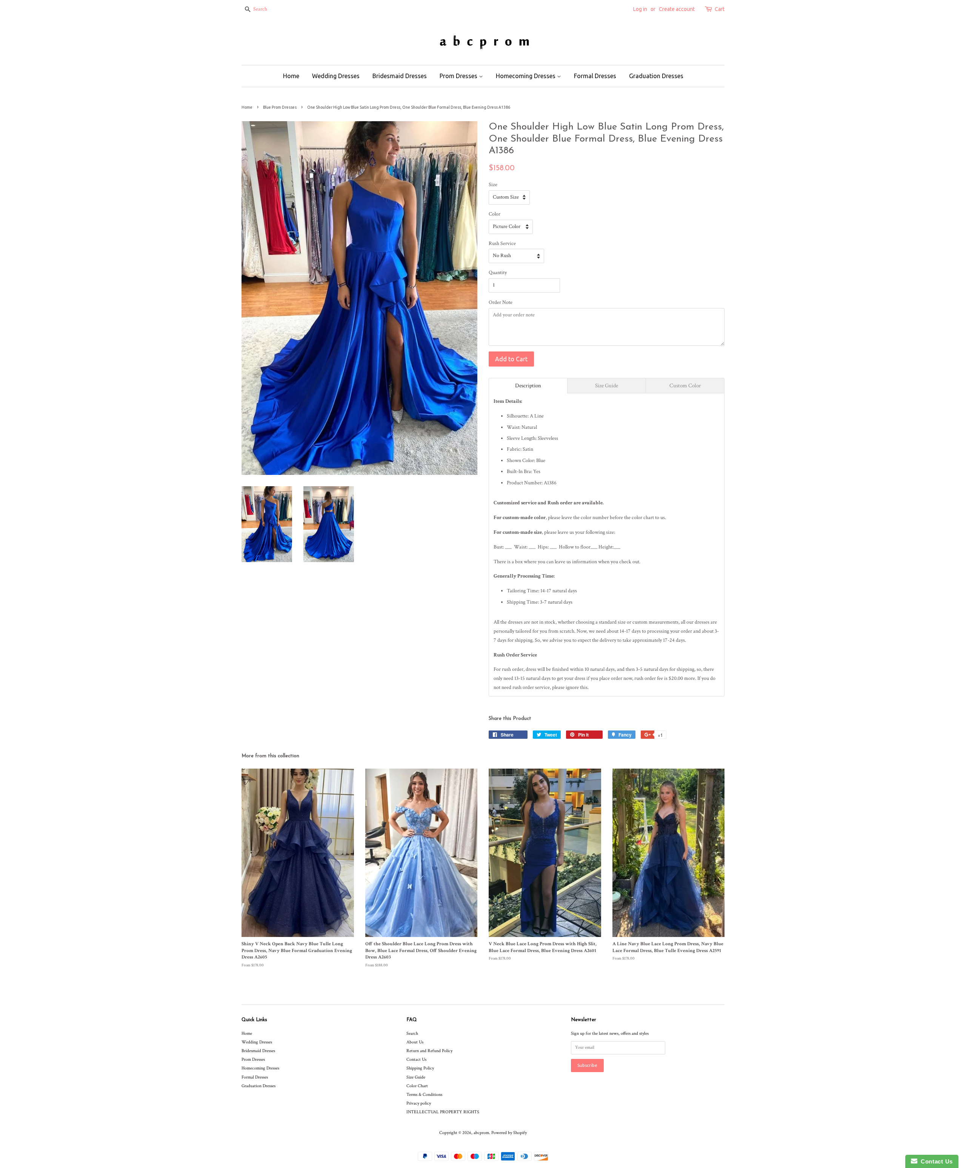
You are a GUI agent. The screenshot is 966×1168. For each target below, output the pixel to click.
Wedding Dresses (336, 75)
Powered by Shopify (509, 1133)
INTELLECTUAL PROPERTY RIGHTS (442, 1112)
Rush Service (502, 243)
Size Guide (415, 1077)
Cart (719, 9)
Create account (677, 9)
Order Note (500, 302)
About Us (414, 1042)
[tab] (528, 385)
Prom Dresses (459, 75)
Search (412, 1033)
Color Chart (417, 1086)
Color (494, 214)
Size (493, 184)
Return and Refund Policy (429, 1051)
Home (291, 75)
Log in (640, 9)
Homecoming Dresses (526, 75)
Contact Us (416, 1059)
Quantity (498, 272)
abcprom (481, 1133)
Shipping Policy (420, 1068)
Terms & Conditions (424, 1094)
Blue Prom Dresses (280, 107)
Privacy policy (418, 1103)
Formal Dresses (595, 75)
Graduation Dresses (656, 75)
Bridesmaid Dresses (399, 75)
